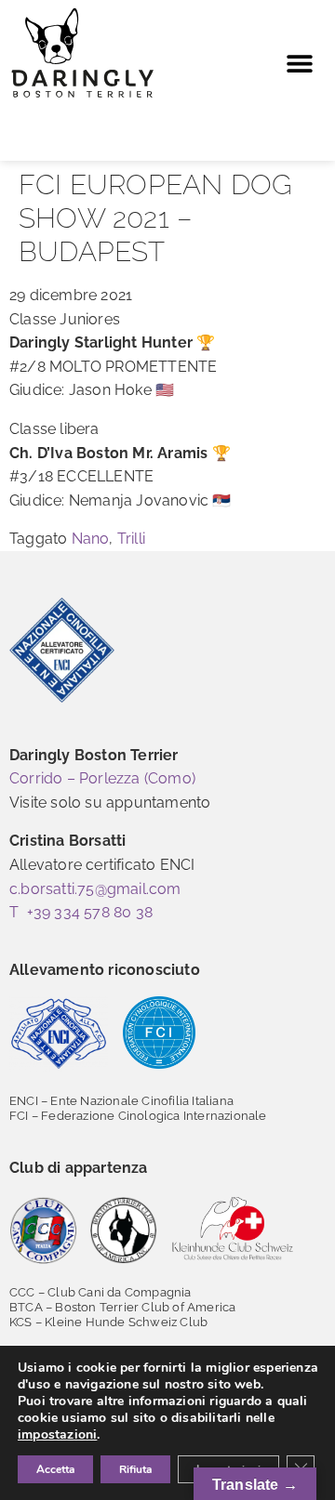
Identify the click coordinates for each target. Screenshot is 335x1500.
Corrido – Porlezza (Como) (102, 778)
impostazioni (57, 1435)
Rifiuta (135, 1469)
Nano (91, 538)
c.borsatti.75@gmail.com (95, 889)
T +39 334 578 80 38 (81, 912)
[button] (299, 64)
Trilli (131, 538)
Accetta (55, 1469)
